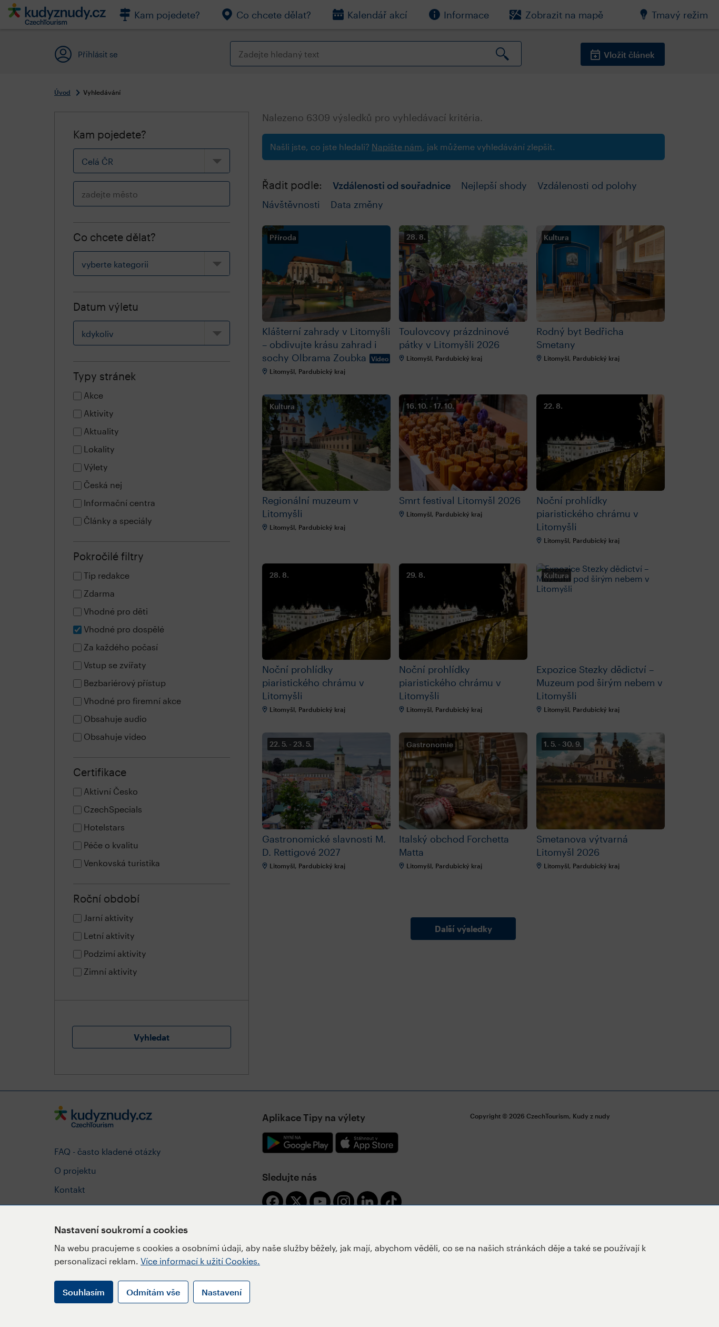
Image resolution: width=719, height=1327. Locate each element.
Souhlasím (84, 1292)
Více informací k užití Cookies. (200, 1261)
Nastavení (222, 1292)
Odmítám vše (153, 1292)
